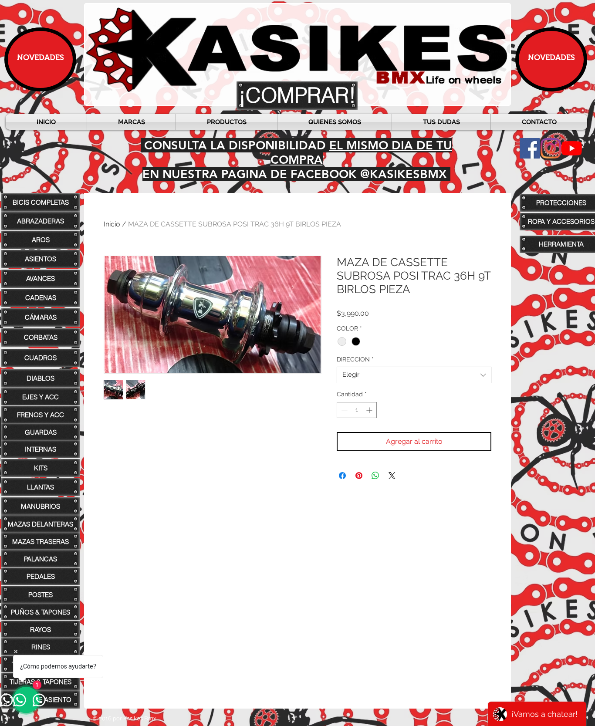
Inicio (112, 224)
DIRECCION (355, 359)
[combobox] (414, 375)
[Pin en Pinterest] (359, 475)
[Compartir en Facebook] (342, 475)
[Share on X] (392, 475)
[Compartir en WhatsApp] (375, 475)
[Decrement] (343, 410)
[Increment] (370, 410)
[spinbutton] (357, 410)
